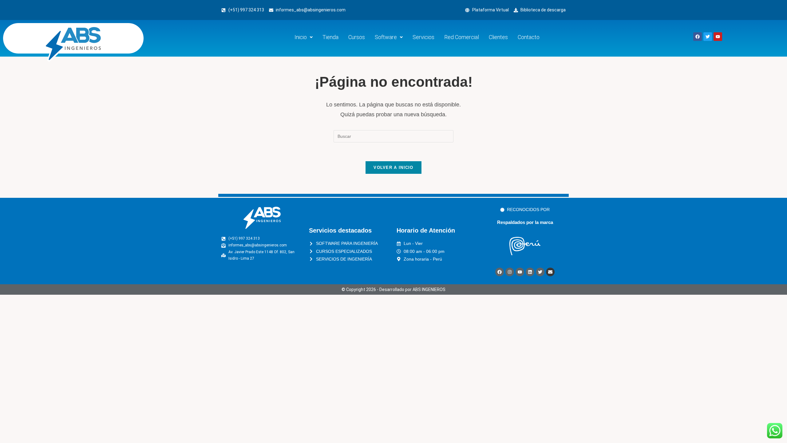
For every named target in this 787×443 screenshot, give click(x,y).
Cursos (356, 37)
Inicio (301, 37)
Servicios (423, 37)
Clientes (498, 37)
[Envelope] (550, 272)
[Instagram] (509, 272)
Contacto (529, 37)
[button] (304, 37)
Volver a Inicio (393, 167)
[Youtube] (520, 272)
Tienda (330, 37)
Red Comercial (461, 37)
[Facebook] (499, 272)
